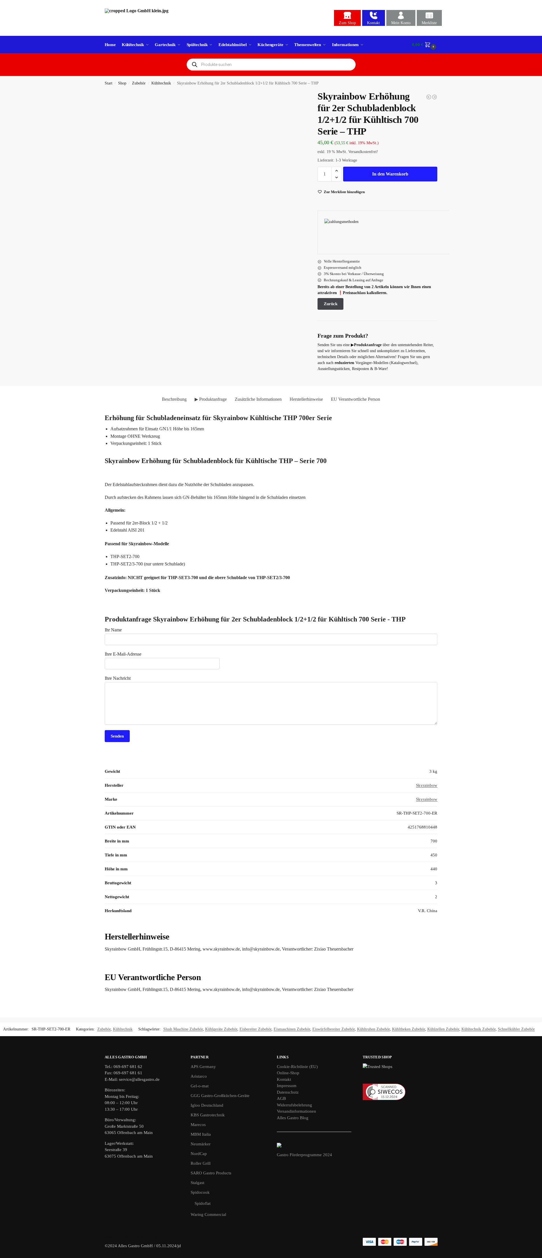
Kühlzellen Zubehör (443, 1029)
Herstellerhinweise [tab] (306, 399)
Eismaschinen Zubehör (292, 1029)
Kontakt (373, 23)
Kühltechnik (161, 83)
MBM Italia (201, 1134)
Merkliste (429, 23)
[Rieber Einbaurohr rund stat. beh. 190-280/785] (429, 97)
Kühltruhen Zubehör (373, 1029)
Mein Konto (401, 23)
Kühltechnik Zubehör (478, 1029)
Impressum (286, 1085)
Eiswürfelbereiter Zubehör (333, 1029)
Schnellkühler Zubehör (516, 1029)
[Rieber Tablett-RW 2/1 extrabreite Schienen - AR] (434, 97)
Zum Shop (347, 23)
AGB (281, 1098)
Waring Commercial (208, 1214)
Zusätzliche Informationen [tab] (258, 399)
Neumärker (201, 1144)
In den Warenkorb (390, 174)
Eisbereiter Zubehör (255, 1029)
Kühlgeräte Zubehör (221, 1029)
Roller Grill (201, 1163)
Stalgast (197, 1182)
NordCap (199, 1153)
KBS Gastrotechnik (208, 1115)
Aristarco (199, 1076)
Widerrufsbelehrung (294, 1105)
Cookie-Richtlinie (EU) (297, 1066)
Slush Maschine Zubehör (183, 1029)
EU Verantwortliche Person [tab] (355, 399)
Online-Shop (288, 1073)
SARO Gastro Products (211, 1173)
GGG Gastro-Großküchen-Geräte (220, 1095)
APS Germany (203, 1066)
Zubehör (139, 83)
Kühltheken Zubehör (408, 1029)
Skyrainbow (426, 785)
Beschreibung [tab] (174, 399)
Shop (122, 83)
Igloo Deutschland (207, 1105)
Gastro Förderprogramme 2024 (304, 1154)
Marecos (198, 1124)
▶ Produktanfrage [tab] (211, 399)
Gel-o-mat (200, 1086)
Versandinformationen (296, 1111)
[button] (424, 44)
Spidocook (200, 1192)
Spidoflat (203, 1203)
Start (108, 83)
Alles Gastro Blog (292, 1118)
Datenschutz (288, 1092)
